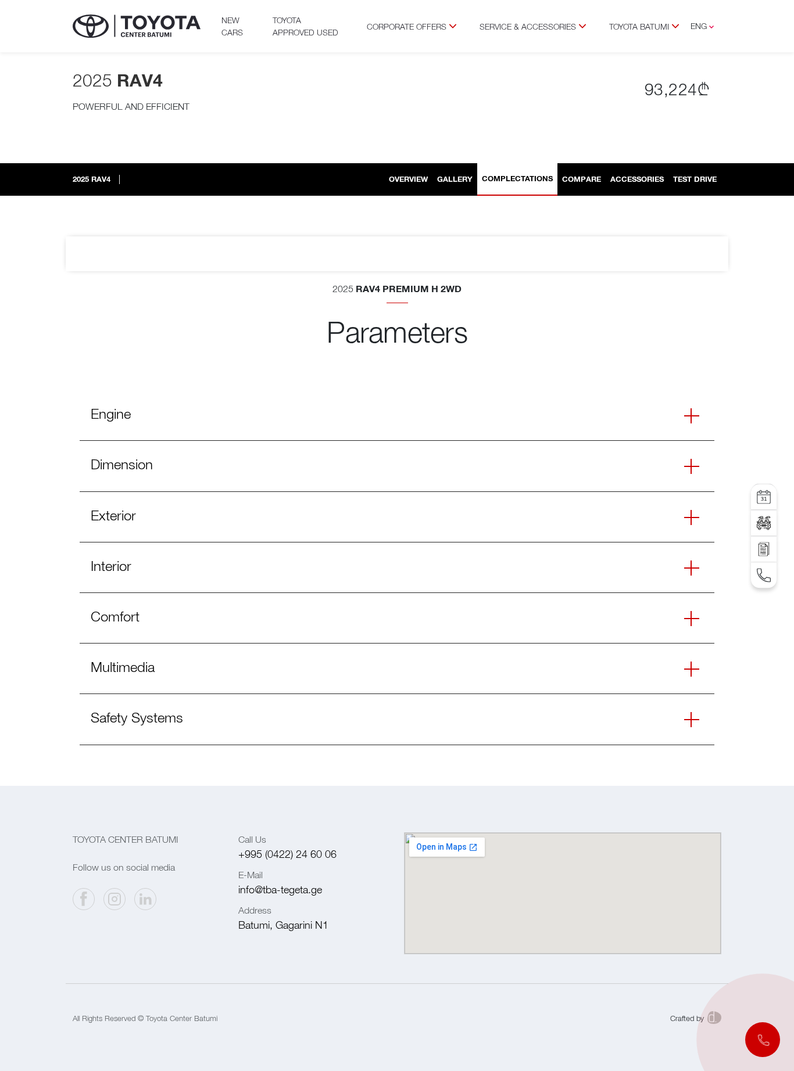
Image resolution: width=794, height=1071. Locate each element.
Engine (111, 413)
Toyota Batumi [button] (639, 26)
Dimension (122, 464)
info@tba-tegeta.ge (280, 889)
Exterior (113, 515)
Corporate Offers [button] (406, 26)
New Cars (232, 26)
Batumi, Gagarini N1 (283, 925)
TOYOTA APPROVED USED (305, 26)
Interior (111, 566)
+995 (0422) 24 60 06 (287, 854)
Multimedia (123, 667)
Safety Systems (137, 717)
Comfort (115, 616)
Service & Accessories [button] (528, 26)
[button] (762, 1039)
